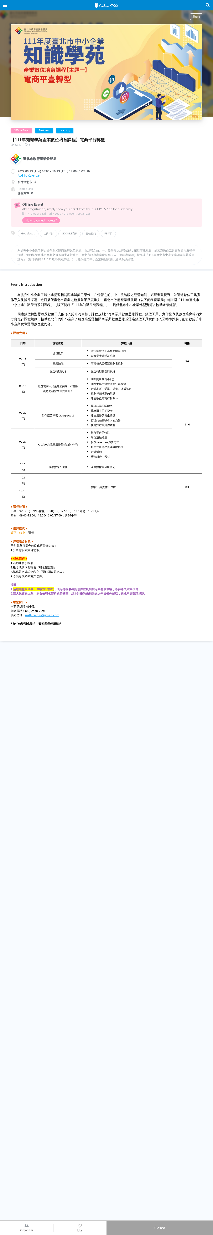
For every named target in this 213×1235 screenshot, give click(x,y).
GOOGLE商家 (69, 233)
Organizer (26, 1230)
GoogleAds (28, 233)
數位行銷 (91, 233)
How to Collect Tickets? (41, 220)
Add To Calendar (29, 175)
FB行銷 (108, 233)
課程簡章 (23, 193)
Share (196, 16)
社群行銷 (48, 233)
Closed (159, 1228)
